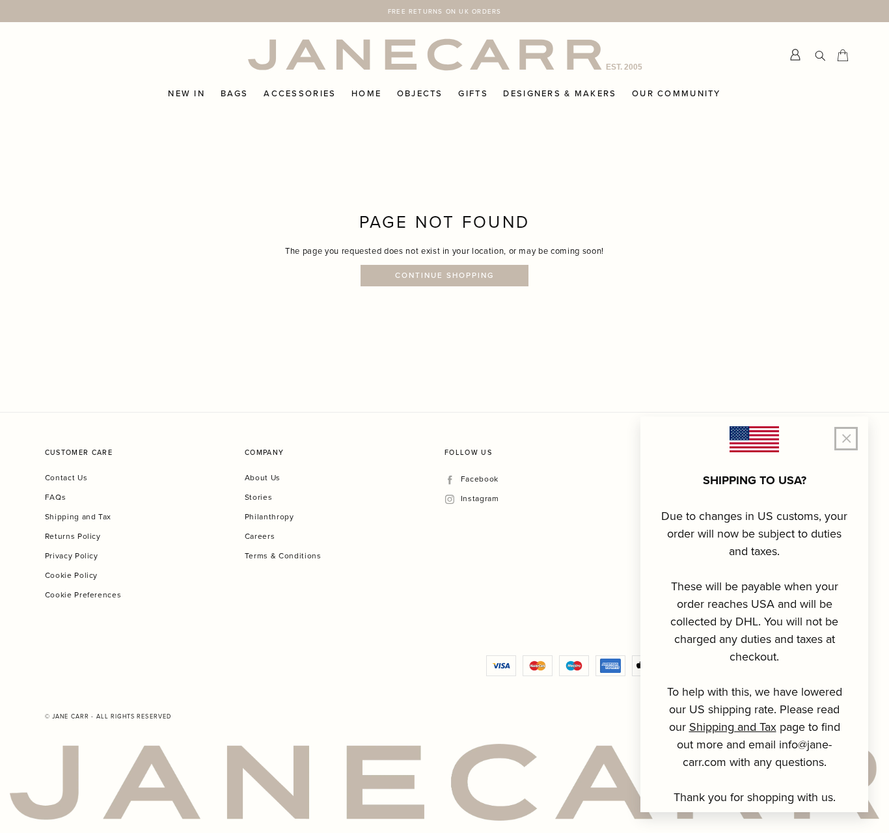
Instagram (479, 499)
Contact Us (66, 477)
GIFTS (472, 94)
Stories (259, 496)
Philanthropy (269, 516)
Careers (260, 535)
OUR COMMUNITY (676, 94)
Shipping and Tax (78, 516)
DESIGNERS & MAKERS (559, 94)
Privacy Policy (71, 555)
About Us (262, 477)
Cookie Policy (71, 574)
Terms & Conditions (283, 555)
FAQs (55, 496)
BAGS (235, 94)
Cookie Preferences (83, 594)
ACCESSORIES (300, 94)
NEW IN (186, 94)
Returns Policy (73, 535)
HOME (366, 94)
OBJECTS (420, 94)
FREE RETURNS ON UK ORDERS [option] (444, 11)
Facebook (479, 479)
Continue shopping (445, 275)
